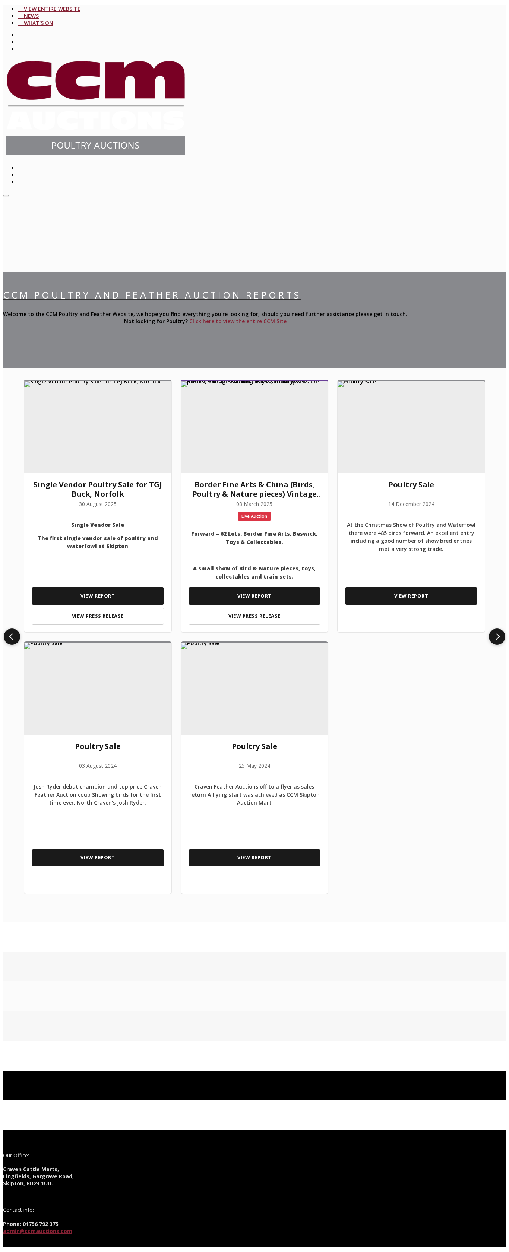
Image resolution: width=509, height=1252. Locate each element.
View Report (97, 595)
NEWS (30, 15)
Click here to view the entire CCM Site (238, 321)
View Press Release (98, 615)
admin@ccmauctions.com (37, 1231)
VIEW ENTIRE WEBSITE (50, 8)
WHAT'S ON (37, 22)
